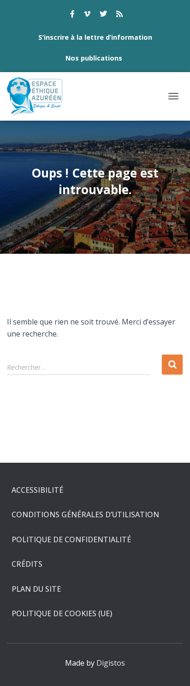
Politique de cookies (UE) (62, 613)
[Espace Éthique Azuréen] (38, 96)
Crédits (27, 564)
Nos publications (93, 58)
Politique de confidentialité (71, 539)
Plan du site (36, 589)
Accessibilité (37, 490)
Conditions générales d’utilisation (85, 514)
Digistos (110, 663)
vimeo (87, 15)
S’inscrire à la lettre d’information (95, 37)
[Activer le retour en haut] (172, 667)
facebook (72, 15)
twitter (103, 15)
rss (119, 15)
